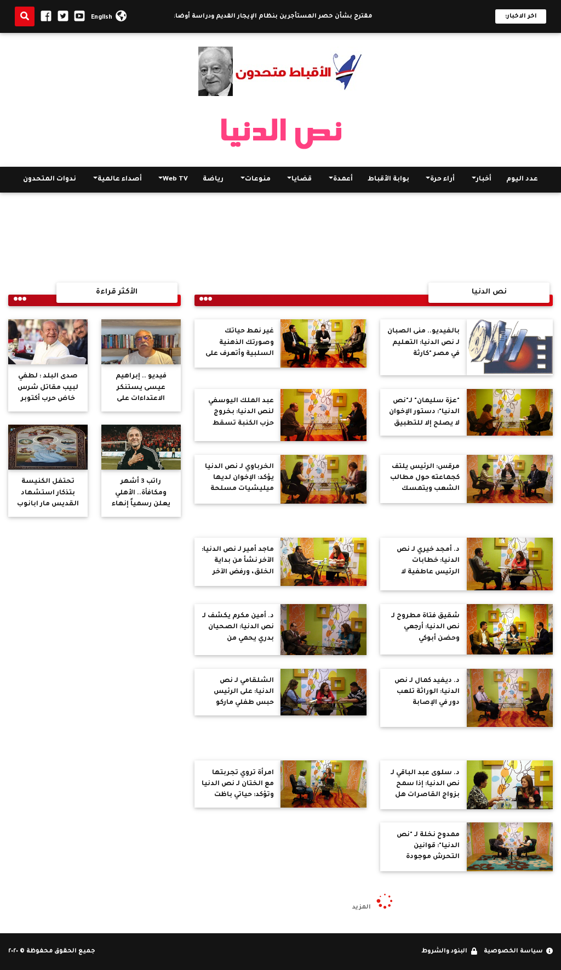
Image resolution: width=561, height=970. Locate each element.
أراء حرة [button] (442, 179)
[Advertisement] (280, 237)
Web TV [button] (175, 179)
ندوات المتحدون (49, 179)
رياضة (213, 179)
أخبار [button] (483, 179)
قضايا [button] (301, 179)
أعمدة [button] (343, 179)
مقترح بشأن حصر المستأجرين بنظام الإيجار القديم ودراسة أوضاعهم (275, 16)
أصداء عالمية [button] (120, 179)
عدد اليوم (522, 179)
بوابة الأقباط (388, 179)
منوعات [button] (258, 179)
